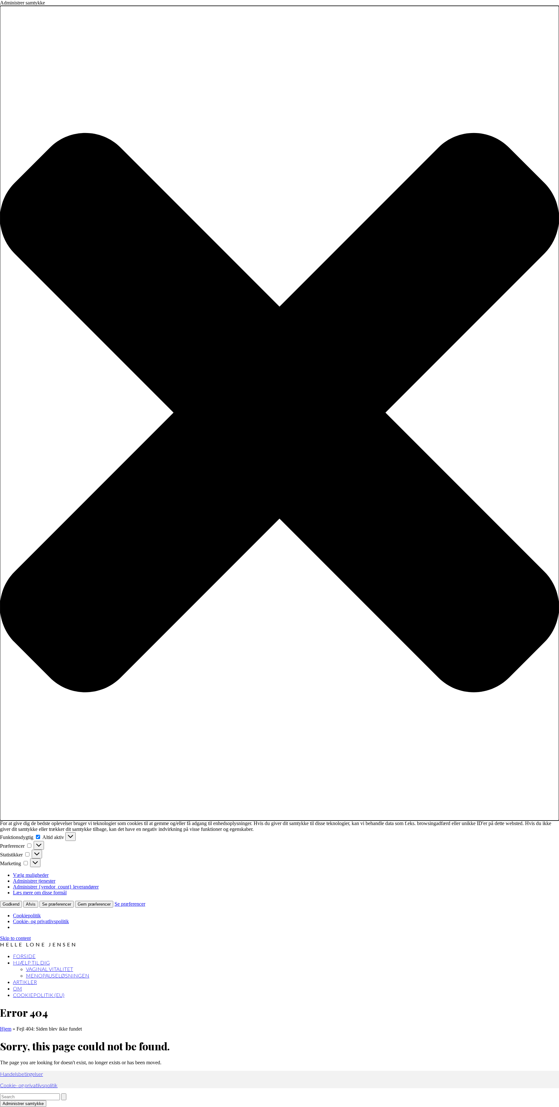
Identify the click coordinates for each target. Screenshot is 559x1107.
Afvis (31, 904)
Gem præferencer (94, 904)
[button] (279, 413)
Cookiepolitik (27, 915)
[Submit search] (63, 1096)
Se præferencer (56, 904)
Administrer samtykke (23, 1103)
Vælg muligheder (31, 875)
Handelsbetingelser (21, 1074)
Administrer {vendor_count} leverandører (56, 886)
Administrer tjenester (34, 881)
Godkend (11, 904)
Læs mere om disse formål (40, 892)
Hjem (5, 1029)
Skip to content (15, 938)
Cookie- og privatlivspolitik (41, 921)
